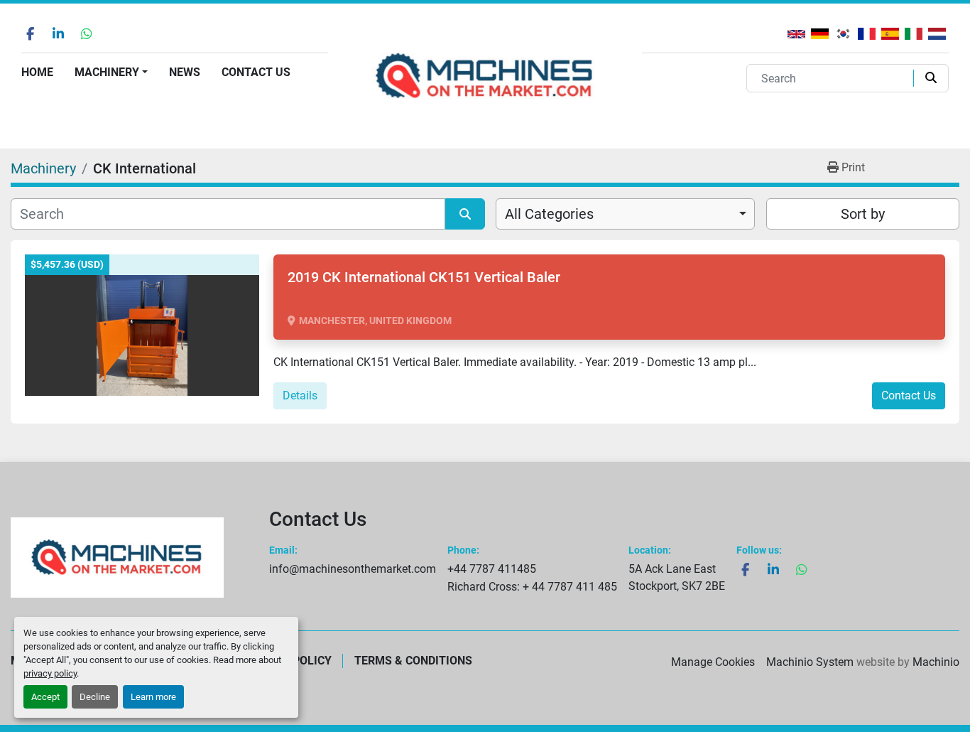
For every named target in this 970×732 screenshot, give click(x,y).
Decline (95, 696)
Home (37, 72)
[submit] (927, 78)
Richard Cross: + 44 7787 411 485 (532, 586)
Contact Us (256, 72)
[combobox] (625, 214)
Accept (45, 696)
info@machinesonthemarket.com (352, 569)
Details (300, 395)
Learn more (153, 696)
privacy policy (50, 673)
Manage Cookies (713, 662)
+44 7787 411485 (491, 569)
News (184, 72)
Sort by (863, 213)
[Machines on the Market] (117, 557)
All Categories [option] (549, 213)
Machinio (935, 662)
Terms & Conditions (413, 660)
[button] (111, 72)
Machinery (107, 72)
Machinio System (810, 662)
